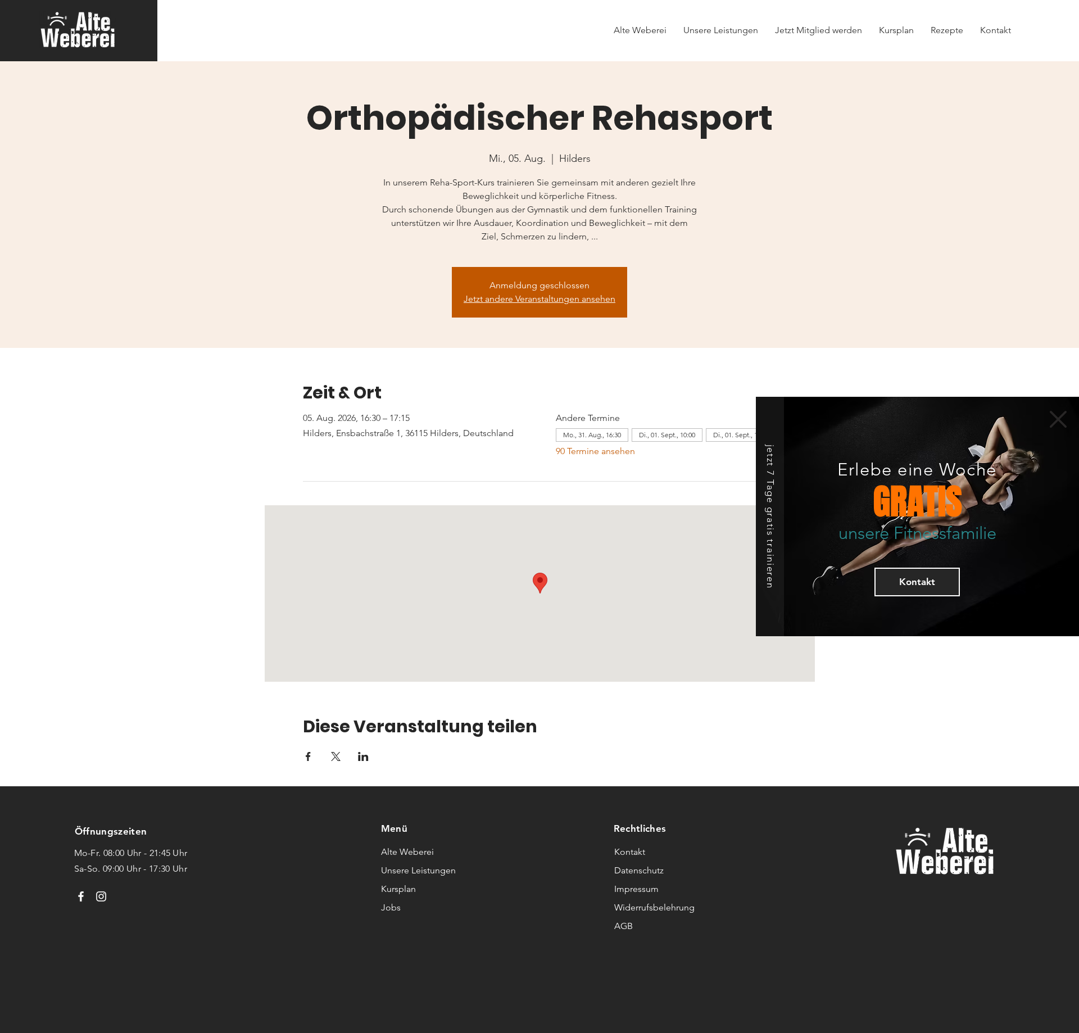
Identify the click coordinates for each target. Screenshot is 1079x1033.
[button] (1058, 419)
